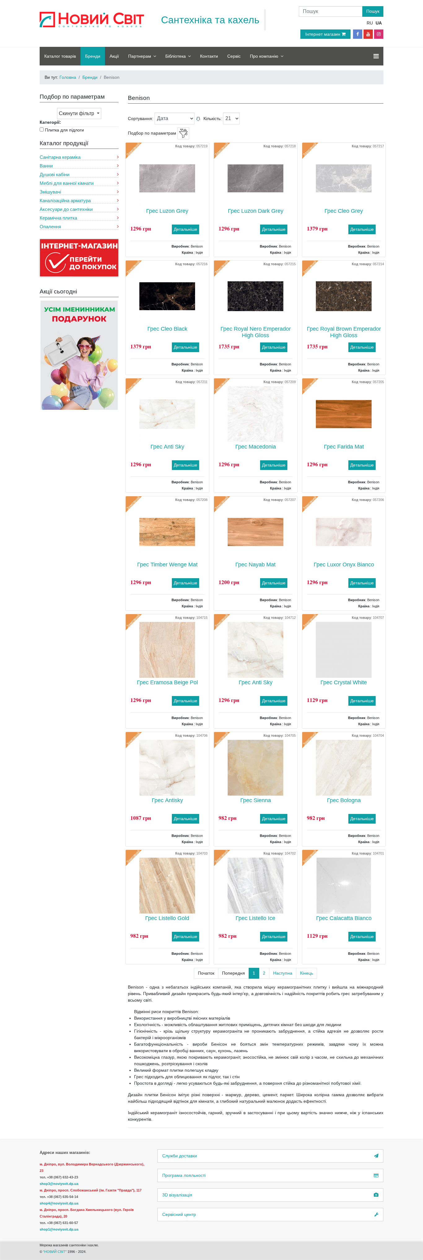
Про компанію (264, 56)
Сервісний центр (179, 1214)
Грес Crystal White (344, 682)
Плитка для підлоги (64, 129)
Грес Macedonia (255, 447)
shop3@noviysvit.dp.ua (59, 1184)
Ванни (46, 165)
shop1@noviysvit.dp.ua (59, 1229)
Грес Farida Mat (344, 447)
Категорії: (50, 122)
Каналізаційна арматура (65, 200)
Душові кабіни (54, 174)
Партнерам (139, 56)
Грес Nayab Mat (255, 564)
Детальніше (185, 229)
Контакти (209, 56)
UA (379, 22)
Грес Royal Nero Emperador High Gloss (255, 332)
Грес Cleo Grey (344, 211)
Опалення (50, 226)
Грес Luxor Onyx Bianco (344, 564)
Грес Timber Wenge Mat (167, 564)
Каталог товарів (60, 56)
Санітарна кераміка (60, 157)
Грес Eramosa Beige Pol (167, 682)
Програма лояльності (184, 1175)
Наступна (282, 973)
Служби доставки (179, 1155)
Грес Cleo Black (167, 329)
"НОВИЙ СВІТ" (55, 1251)
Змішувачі (50, 191)
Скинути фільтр (77, 113)
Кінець (306, 973)
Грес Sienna (255, 800)
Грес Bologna (344, 800)
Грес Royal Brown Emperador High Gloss (344, 332)
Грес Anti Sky (167, 447)
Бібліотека (175, 56)
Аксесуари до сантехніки (66, 209)
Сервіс (234, 56)
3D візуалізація (177, 1194)
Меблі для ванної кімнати (67, 183)
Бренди (92, 56)
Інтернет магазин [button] (323, 34)
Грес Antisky (167, 800)
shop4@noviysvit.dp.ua (59, 1203)
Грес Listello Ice (255, 918)
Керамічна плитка (58, 218)
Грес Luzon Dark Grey (255, 211)
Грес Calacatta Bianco (344, 918)
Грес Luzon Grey (167, 211)
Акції (114, 56)
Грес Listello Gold (167, 918)
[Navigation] (376, 56)
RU (370, 22)
